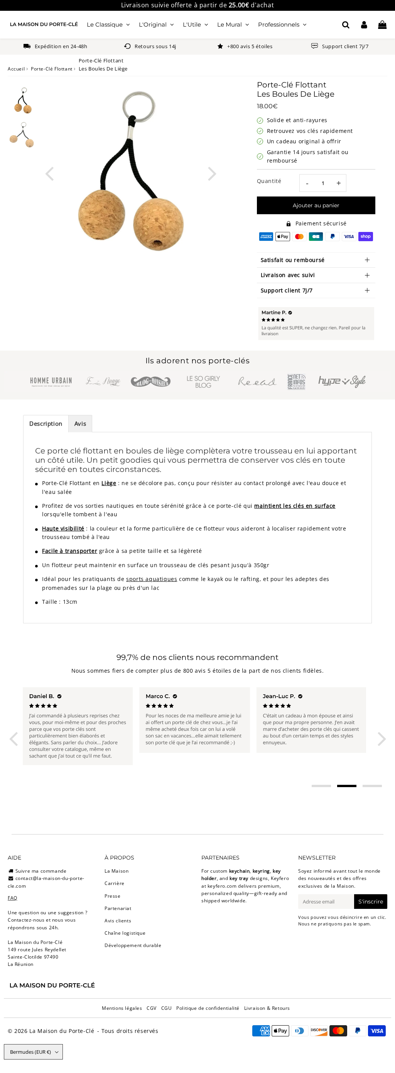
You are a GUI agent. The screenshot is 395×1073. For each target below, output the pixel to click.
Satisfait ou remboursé (293, 260)
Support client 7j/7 (287, 290)
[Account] (364, 25)
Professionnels (278, 24)
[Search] (345, 25)
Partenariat (118, 908)
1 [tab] (321, 786)
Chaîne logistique (125, 933)
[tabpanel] (23, 101)
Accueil (16, 68)
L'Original (153, 24)
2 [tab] (346, 786)
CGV (152, 1008)
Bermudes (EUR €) (30, 1051)
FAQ (12, 898)
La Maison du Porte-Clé (61, 1030)
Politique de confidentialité (208, 1008)
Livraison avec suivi (288, 275)
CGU (166, 1008)
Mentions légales (122, 1008)
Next (212, 172)
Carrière (115, 883)
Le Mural (229, 24)
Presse (113, 896)
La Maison (116, 871)
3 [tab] (372, 786)
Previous (49, 172)
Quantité (269, 181)
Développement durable (133, 945)
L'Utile (192, 24)
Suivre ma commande (41, 871)
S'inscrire (370, 901)
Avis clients (118, 920)
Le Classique (105, 24)
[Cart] (382, 25)
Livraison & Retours (267, 1008)
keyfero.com (222, 886)
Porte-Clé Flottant (52, 68)
